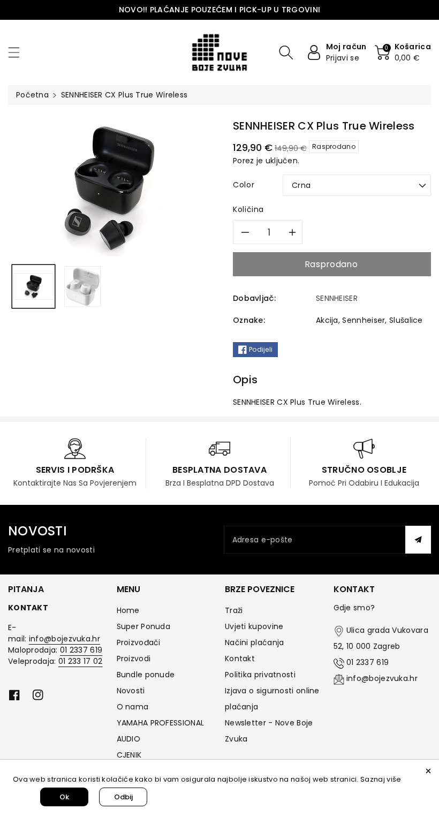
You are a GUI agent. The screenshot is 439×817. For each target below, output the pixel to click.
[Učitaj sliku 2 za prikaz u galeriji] (82, 286)
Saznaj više (380, 779)
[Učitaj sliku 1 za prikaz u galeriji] (33, 286)
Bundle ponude (146, 674)
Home (128, 610)
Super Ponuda (144, 626)
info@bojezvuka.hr (64, 638)
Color (243, 184)
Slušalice (406, 320)
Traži (234, 610)
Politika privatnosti (260, 674)
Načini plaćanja (254, 642)
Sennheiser (363, 320)
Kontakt (240, 658)
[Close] (428, 770)
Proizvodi (134, 658)
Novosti (131, 690)
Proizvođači (139, 642)
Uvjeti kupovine (254, 626)
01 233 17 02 (80, 661)
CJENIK (129, 755)
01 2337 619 (81, 650)
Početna (32, 94)
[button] (18, 52)
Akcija (327, 320)
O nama (133, 706)
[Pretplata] (418, 540)
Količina (248, 209)
